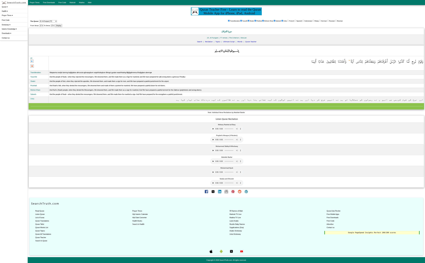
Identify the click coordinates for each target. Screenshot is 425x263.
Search (199, 41)
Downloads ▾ (6, 33)
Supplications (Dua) (237, 227)
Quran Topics (40, 231)
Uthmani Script (229, 41)
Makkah (72, 2)
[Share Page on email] (227, 191)
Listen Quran (40, 214)
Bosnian (340, 21)
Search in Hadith (138, 224)
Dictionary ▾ (6, 25)
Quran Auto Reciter (333, 211)
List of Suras (39, 217)
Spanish (299, 21)
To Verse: (47, 25)
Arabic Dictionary (236, 231)
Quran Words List (41, 227)
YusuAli (244, 21)
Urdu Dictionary (235, 234)
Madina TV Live (235, 217)
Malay (317, 21)
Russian (332, 21)
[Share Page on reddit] (240, 191)
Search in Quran (41, 241)
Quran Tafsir (39, 224)
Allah (89, 2)
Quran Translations (42, 221)
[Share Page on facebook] (207, 191)
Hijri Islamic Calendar (140, 214)
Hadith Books (137, 221)
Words (239, 41)
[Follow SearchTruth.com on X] (232, 251)
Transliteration (235, 21)
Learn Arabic (234, 221)
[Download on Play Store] (221, 251)
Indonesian (308, 21)
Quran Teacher (250, 41)
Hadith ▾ (5, 11)
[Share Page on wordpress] (246, 191)
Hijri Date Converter (139, 217)
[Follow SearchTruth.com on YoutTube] (241, 251)
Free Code (62, 2)
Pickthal (259, 21)
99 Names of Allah (236, 211)
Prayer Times (35, 2)
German (324, 21)
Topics (217, 41)
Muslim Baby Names (237, 224)
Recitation (209, 41)
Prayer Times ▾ (7, 15)
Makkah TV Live (235, 214)
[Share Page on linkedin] (220, 191)
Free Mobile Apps (333, 214)
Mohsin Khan (268, 21)
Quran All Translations (43, 234)
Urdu (285, 21)
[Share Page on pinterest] (233, 191)
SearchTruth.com (16, 2)
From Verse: (34, 25)
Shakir (252, 21)
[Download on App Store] (211, 251)
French (291, 21)
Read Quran (39, 211)
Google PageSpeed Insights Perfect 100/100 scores (372, 233)
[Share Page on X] (213, 191)
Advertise (330, 224)
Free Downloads (49, 2)
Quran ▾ (5, 7)
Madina (81, 2)
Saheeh (278, 21)
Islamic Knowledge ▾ (9, 29)
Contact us (6, 38)
